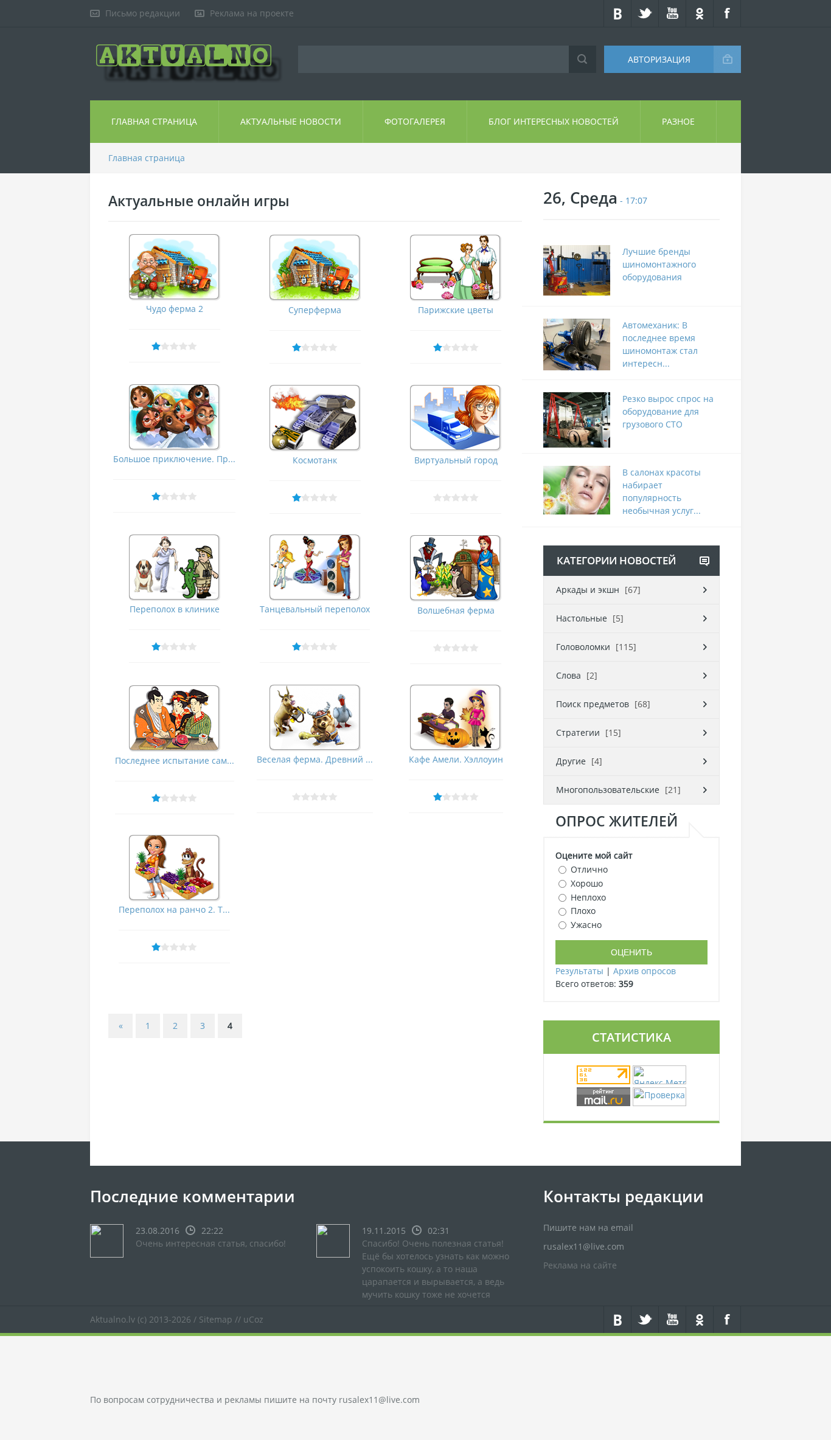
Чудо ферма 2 (174, 308)
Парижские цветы (455, 310)
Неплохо (588, 896)
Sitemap (215, 1319)
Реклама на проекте (252, 13)
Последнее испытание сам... (174, 760)
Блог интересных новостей (554, 121)
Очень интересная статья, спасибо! (211, 1243)
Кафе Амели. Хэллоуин (456, 759)
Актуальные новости (290, 121)
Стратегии (578, 732)
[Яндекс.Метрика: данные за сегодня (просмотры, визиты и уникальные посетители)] (659, 1074)
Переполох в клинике (175, 609)
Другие (571, 761)
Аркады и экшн (587, 589)
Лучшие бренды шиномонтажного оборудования (659, 264)
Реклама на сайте (580, 1265)
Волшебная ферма (456, 610)
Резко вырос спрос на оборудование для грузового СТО (668, 411)
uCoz (253, 1319)
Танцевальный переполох (315, 609)
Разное (678, 121)
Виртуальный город (456, 460)
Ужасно (586, 924)
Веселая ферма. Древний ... (315, 759)
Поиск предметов (592, 704)
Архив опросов (644, 971)
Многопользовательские (607, 789)
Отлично (589, 869)
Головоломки (583, 646)
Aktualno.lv (112, 1319)
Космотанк (315, 460)
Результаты (579, 971)
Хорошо (587, 883)
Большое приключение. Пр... (174, 459)
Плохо (583, 910)
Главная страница (154, 121)
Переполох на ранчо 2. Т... (174, 909)
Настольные (581, 618)
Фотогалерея (414, 121)
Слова (568, 675)
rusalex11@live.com (379, 1399)
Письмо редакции (142, 13)
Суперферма (314, 310)
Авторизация (659, 59)
